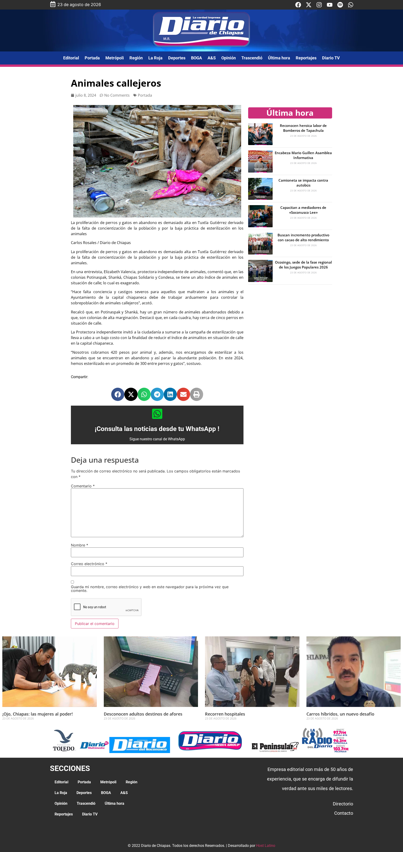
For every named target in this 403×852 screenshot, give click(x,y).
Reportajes (306, 57)
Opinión (228, 57)
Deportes (176, 57)
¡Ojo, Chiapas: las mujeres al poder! (37, 714)
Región (136, 57)
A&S (212, 57)
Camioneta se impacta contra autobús (303, 182)
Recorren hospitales (225, 714)
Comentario (83, 486)
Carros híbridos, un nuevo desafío (340, 714)
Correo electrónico (89, 564)
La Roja (155, 57)
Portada (92, 57)
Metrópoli (114, 57)
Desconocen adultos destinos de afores (143, 714)
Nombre (79, 545)
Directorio (343, 804)
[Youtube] (330, 5)
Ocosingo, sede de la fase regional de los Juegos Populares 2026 (303, 264)
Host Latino (265, 845)
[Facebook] (298, 5)
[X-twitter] (309, 5)
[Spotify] (340, 5)
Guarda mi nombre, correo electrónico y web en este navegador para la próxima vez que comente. (150, 588)
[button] (117, 394)
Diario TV (331, 57)
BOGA (196, 57)
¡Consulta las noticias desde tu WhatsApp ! (157, 429)
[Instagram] (319, 5)
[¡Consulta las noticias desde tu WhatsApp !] (157, 414)
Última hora (279, 57)
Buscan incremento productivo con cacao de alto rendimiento (303, 237)
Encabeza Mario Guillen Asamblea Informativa (303, 155)
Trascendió (251, 57)
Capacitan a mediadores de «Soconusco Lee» (303, 210)
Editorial (71, 57)
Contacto (343, 813)
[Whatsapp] (351, 5)
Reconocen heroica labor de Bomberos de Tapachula (303, 128)
